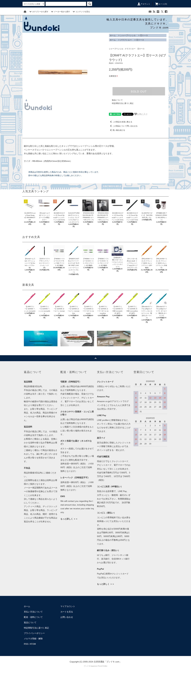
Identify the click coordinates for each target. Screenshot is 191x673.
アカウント (145, 4)
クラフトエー (126, 40)
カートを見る (66, 612)
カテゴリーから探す (40, 12)
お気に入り (142, 113)
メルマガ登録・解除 (33, 638)
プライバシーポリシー (34, 633)
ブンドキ (87, 666)
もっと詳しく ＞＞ (69, 519)
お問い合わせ (66, 617)
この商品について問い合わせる (125, 126)
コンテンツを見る (83, 12)
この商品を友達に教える (122, 122)
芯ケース (144, 35)
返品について (117, 100)
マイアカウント (67, 606)
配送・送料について (33, 617)
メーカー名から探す (62, 12)
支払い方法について (33, 612)
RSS (26, 644)
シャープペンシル (128, 35)
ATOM (33, 644)
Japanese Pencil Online (98, 666)
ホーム (113, 35)
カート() (162, 4)
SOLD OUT (139, 91)
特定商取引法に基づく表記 (122, 103)
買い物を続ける (119, 130)
